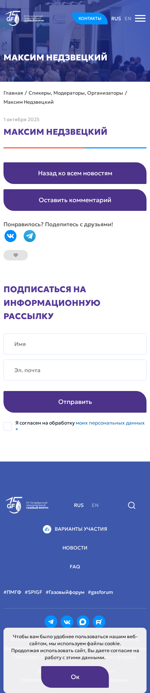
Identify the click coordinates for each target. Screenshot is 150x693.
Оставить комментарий (75, 200)
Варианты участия (81, 529)
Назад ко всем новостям (75, 173)
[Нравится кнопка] (15, 255)
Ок (75, 677)
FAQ (75, 566)
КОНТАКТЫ (90, 18)
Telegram (30, 236)
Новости (75, 548)
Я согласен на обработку (80, 426)
